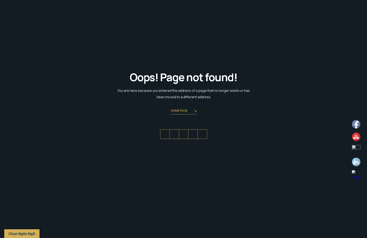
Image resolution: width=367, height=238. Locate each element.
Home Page (179, 110)
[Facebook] (174, 134)
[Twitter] (164, 134)
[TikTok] (193, 134)
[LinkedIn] (183, 134)
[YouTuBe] (202, 134)
